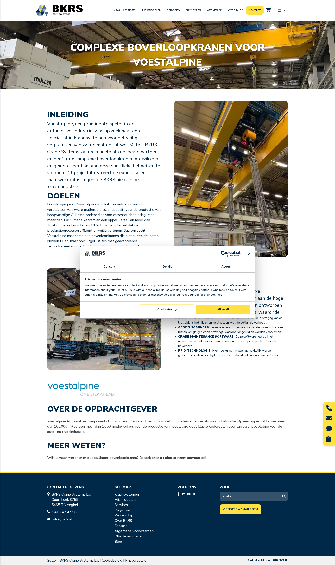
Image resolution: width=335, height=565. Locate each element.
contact (193, 457)
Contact (255, 10)
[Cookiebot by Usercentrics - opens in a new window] (224, 254)
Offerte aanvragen (129, 536)
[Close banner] (249, 253)
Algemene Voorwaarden (134, 531)
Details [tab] (167, 266)
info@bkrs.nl (62, 519)
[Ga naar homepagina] (59, 10)
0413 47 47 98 (65, 512)
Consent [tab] (109, 266)
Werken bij (214, 10)
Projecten (193, 10)
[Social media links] (179, 494)
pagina (166, 457)
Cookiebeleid (112, 560)
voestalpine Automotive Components (77, 421)
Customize (164, 309)
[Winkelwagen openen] (268, 10)
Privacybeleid (136, 560)
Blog (118, 541)
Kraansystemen (125, 10)
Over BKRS (235, 10)
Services (173, 10)
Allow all (223, 309)
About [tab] (225, 266)
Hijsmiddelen (151, 10)
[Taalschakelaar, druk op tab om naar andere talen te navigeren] (282, 10)
